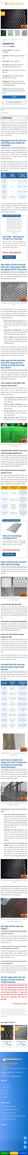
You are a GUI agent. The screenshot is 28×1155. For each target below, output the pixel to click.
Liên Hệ (5, 1097)
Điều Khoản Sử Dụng (9, 1113)
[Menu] (2, 3)
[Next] (24, 19)
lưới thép (21, 272)
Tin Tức (5, 1094)
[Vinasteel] (14, 3)
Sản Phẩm (15, 39)
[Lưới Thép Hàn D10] (7, 1032)
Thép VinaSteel (14, 129)
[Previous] (3, 19)
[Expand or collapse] (25, 118)
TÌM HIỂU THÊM (9, 554)
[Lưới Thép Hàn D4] (21, 1032)
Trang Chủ (6, 1084)
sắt (11, 816)
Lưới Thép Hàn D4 (21, 1042)
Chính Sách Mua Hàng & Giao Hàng (14, 1116)
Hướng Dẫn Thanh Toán (10, 1109)
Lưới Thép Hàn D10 (6, 1042)
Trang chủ (6, 39)
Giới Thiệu (6, 1087)
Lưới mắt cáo (5, 122)
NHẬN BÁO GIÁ (9, 257)
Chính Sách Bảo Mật (9, 1106)
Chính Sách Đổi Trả (9, 1119)
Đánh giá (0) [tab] (4, 113)
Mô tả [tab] (2, 109)
